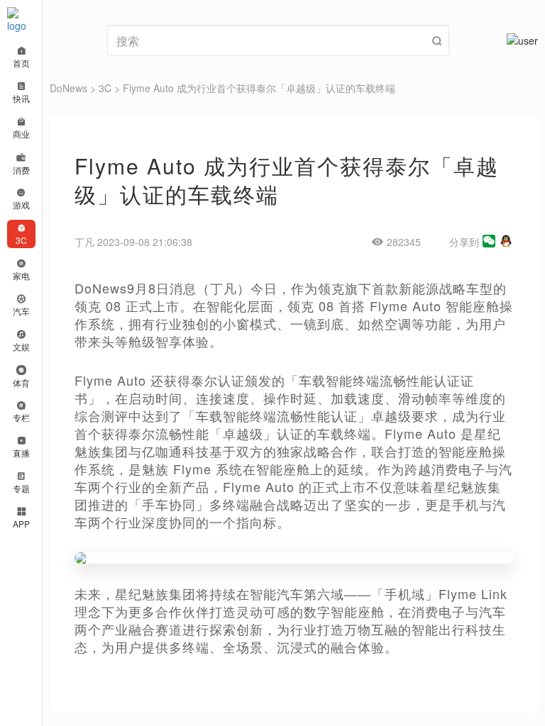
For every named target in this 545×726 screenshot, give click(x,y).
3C (105, 88)
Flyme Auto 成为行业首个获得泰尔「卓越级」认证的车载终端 (259, 88)
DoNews (68, 88)
